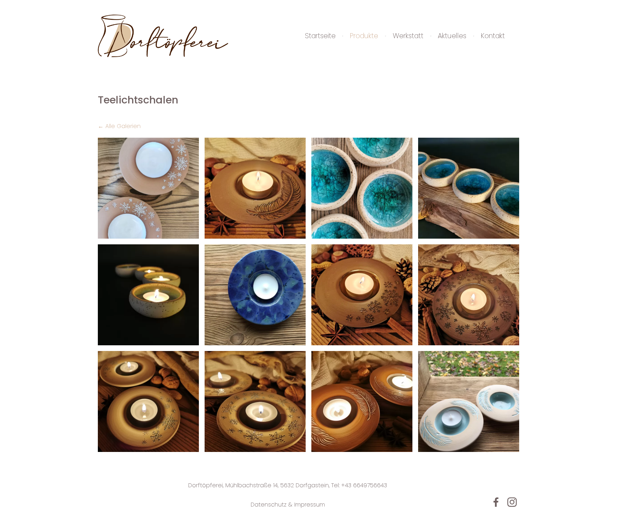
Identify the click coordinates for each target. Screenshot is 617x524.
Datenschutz (268, 504)
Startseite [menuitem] (320, 36)
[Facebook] (496, 502)
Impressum (309, 504)
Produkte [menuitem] (364, 36)
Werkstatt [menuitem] (408, 36)
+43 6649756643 (364, 485)
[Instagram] (512, 502)
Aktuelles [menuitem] (452, 36)
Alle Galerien (123, 126)
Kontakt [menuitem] (493, 36)
